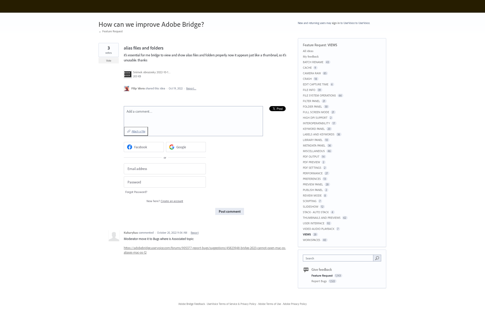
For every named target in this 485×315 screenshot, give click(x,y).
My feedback (311, 56)
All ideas (308, 51)
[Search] (377, 258)
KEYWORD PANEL (314, 129)
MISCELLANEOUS (314, 151)
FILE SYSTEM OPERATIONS (319, 95)
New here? (165, 201)
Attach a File (138, 131)
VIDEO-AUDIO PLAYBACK (318, 229)
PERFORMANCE (313, 173)
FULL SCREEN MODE (316, 112)
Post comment (229, 211)
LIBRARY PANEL (313, 140)
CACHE (307, 67)
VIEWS (332, 45)
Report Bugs (319, 281)
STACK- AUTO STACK (316, 212)
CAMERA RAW (312, 73)
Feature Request (314, 45)
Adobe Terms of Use (269, 304)
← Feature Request (111, 31)
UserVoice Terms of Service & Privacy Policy (231, 304)
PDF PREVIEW (311, 162)
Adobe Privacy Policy (295, 304)
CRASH (307, 79)
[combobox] (339, 258)
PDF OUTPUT (311, 156)
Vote (108, 60)
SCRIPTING (310, 201)
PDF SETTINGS (312, 167)
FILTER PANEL (311, 101)
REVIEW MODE (312, 195)
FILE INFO (309, 90)
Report (195, 232)
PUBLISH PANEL (313, 190)
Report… (191, 88)
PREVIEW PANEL (313, 184)
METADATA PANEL (314, 145)
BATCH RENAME (313, 62)
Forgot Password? (136, 192)
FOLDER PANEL (312, 106)
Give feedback (321, 269)
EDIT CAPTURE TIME (315, 84)
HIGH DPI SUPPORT (315, 117)
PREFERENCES (312, 179)
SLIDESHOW (310, 206)
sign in (336, 23)
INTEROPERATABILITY (316, 123)
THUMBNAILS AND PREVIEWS (322, 218)
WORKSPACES (311, 240)
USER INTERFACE (313, 223)
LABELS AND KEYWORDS (318, 134)
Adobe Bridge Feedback (191, 304)
